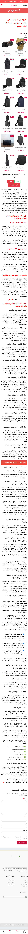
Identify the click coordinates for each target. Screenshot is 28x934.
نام (26, 817)
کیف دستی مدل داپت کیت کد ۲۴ (7, 148)
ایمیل (25, 823)
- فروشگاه (26, 880)
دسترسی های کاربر (10, 876)
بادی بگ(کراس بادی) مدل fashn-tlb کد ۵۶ (20, 148)
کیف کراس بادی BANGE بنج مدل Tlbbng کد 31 (7, 167)
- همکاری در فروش (11, 882)
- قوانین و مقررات (24, 884)
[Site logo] (14, 5)
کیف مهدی (11, 300)
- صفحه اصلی (25, 878)
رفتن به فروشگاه (14, 185)
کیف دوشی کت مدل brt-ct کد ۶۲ (21, 167)
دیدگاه (25, 799)
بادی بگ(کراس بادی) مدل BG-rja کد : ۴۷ (7, 71)
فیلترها (25, 37)
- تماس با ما (25, 886)
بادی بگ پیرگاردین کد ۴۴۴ (20, 52)
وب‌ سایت (25, 830)
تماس (10, 181)
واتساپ (17, 181)
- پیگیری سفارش (11, 884)
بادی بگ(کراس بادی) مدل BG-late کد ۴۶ (20, 129)
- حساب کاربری (12, 878)
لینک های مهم (24, 876)
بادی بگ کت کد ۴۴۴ (7, 52)
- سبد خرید (12, 880)
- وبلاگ (26, 882)
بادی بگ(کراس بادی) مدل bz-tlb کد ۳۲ (7, 129)
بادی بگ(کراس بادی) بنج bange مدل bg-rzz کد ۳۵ (20, 109)
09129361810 (11, 1)
